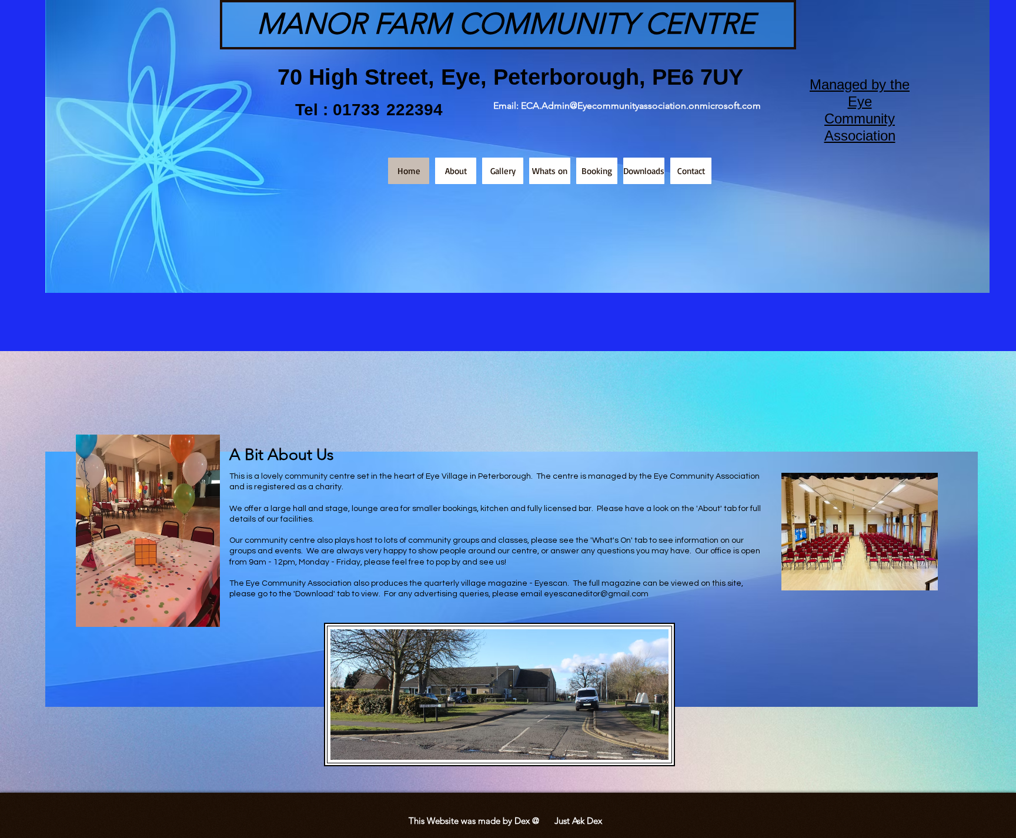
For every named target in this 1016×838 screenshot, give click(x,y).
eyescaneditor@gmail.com (596, 594)
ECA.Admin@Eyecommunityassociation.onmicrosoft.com (641, 105)
